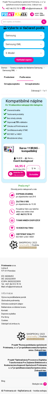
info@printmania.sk (14, 287)
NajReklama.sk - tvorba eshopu (32, 390)
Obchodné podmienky (10, 300)
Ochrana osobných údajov (12, 304)
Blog (3, 381)
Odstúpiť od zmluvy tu (10, 324)
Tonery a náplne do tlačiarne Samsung (26, 68)
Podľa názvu (25, 77)
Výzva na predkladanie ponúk (13, 297)
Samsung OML (9, 70)
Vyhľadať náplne (24, 60)
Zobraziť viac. (37, 5)
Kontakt (4, 310)
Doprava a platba (8, 314)
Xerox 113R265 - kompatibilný (29, 150)
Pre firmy (5, 317)
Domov (4, 68)
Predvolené (9, 77)
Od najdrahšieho (32, 84)
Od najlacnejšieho (12, 84)
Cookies (4, 320)
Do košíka (33, 174)
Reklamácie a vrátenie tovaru (13, 307)
